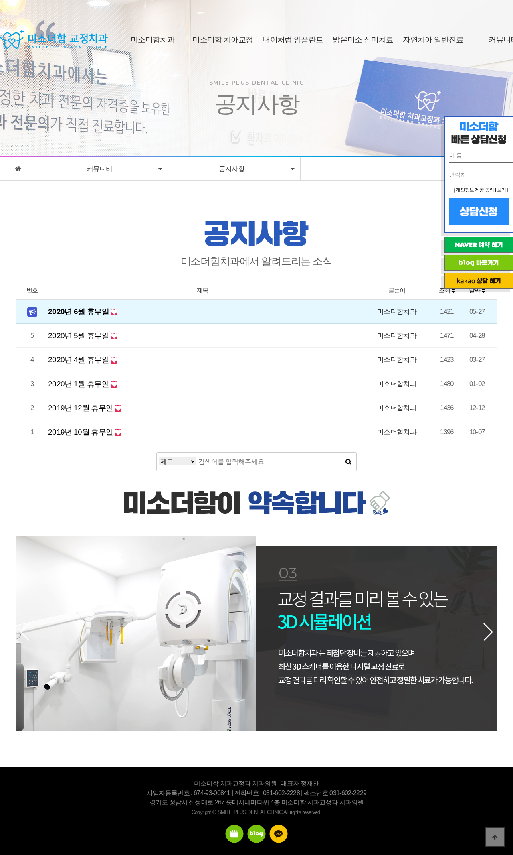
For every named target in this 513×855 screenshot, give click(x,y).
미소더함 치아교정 (222, 39)
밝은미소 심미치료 (363, 39)
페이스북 (234, 834)
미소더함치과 (153, 39)
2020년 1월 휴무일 (79, 384)
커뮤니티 (102, 169)
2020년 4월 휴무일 (79, 359)
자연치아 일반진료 (433, 39)
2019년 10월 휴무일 (81, 432)
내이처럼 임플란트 (293, 39)
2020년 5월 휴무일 (79, 335)
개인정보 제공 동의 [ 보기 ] (481, 190)
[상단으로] (495, 837)
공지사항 (234, 169)
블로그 (256, 834)
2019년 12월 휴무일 (81, 408)
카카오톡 (278, 834)
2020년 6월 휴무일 (79, 311)
